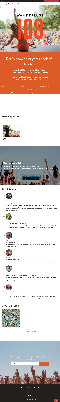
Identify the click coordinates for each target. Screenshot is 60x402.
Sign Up (44, 363)
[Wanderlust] (12, 4)
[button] (30, 48)
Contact (30, 392)
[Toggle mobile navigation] (2, 3)
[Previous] (1, 165)
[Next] (58, 165)
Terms (35, 399)
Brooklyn (5, 138)
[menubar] (39, 1)
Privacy (30, 395)
